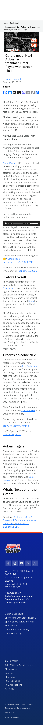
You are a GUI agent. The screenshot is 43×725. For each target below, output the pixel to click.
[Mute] (30, 223)
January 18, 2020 (28, 270)
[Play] (6, 223)
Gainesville (8, 523)
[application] (21, 223)
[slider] (35, 223)
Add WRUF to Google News (19, 665)
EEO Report (11, 676)
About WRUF (11, 661)
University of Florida (15, 602)
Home (5, 23)
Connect (9, 672)
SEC (17, 526)
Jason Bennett (13, 78)
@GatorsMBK (28, 410)
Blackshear (8, 288)
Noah (31, 301)
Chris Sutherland (29, 366)
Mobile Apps (11, 669)
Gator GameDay (13, 633)
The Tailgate (11, 625)
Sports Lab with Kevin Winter (19, 621)
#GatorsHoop (13, 258)
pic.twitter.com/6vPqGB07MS (18, 262)
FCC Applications (13, 684)
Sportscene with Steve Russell (20, 617)
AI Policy (9, 688)
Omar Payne (9, 163)
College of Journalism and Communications (19, 597)
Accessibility (9, 713)
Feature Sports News (25, 520)
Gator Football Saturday (17, 629)
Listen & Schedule (14, 613)
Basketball (14, 23)
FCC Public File (12, 680)
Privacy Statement (12, 717)
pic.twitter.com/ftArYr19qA (16, 425)
